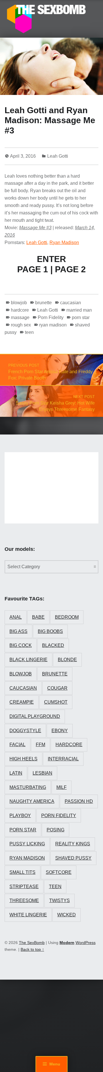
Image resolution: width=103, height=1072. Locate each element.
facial (17, 744)
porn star (81, 317)
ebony (60, 730)
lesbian (42, 773)
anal (15, 617)
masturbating (27, 787)
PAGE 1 (32, 269)
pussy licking (27, 843)
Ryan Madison (64, 242)
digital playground (34, 716)
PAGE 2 (70, 269)
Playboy (20, 815)
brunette (43, 302)
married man (79, 310)
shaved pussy (73, 858)
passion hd (79, 801)
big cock (20, 645)
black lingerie (28, 659)
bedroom (67, 617)
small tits (22, 872)
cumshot (56, 702)
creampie (21, 702)
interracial (63, 758)
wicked (66, 914)
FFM (40, 744)
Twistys (59, 900)
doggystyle (25, 730)
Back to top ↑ (32, 949)
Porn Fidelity (51, 317)
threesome (24, 900)
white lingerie (28, 914)
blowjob (19, 302)
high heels (23, 758)
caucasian (70, 302)
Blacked (53, 645)
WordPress (86, 942)
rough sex (21, 324)
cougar (57, 688)
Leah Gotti (57, 156)
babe (38, 617)
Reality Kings (72, 843)
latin (15, 773)
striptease (24, 886)
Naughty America (31, 801)
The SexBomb (32, 942)
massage (20, 317)
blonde (67, 659)
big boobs (50, 631)
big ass (18, 631)
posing (55, 829)
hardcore (20, 310)
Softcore (59, 872)
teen (29, 332)
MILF (61, 787)
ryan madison (53, 324)
